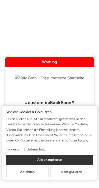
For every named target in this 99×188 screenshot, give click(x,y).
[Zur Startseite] (49, 81)
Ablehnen (27, 172)
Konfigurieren (71, 172)
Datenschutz (36, 149)
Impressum (14, 149)
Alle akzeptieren (49, 160)
